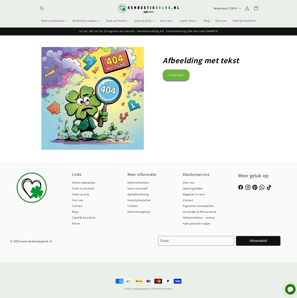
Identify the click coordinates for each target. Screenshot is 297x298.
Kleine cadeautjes (83, 182)
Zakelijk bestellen (84, 217)
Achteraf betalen (138, 182)
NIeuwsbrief (258, 240)
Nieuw (76, 223)
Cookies (132, 206)
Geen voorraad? (137, 188)
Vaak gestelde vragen (197, 223)
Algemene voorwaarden (198, 206)
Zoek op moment (83, 188)
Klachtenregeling (138, 212)
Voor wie (77, 200)
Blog (75, 212)
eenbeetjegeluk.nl (142, 288)
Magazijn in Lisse (193, 194)
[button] (41, 8)
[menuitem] (54, 20)
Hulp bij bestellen (139, 200)
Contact (77, 206)
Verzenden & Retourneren (200, 212)
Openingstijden (193, 188)
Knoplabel (176, 75)
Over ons (188, 182)
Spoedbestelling (138, 194)
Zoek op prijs (80, 194)
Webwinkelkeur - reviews (199, 217)
